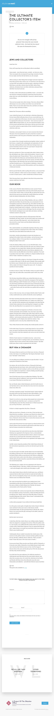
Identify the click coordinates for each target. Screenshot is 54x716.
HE (13, 3)
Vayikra (37, 3)
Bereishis (27, 3)
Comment (11, 589)
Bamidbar (42, 3)
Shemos (32, 3)
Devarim (48, 3)
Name (11, 607)
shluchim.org (14, 705)
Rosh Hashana (18, 23)
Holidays (21, 3)
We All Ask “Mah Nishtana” (18, 670)
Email (22, 607)
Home (16, 3)
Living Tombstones (35, 670)
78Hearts (46, 709)
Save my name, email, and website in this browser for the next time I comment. (24, 616)
